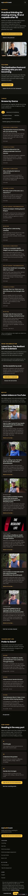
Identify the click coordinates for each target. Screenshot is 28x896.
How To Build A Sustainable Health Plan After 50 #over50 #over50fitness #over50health (13, 573)
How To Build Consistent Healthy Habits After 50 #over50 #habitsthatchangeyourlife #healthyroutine (13, 499)
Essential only (7, 893)
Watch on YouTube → (8, 438)
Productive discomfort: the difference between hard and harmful (12, 151)
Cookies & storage (15, 890)
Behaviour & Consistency (12, 112)
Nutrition (17, 115)
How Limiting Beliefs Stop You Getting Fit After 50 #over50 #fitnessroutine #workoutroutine (13, 610)
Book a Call (4, 858)
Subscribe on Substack (10, 377)
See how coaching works (9, 786)
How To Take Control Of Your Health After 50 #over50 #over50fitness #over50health (14, 425)
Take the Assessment (6, 868)
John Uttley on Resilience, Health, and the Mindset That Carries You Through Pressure (13, 536)
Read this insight (7, 84)
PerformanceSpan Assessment (8, 852)
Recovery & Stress (7, 118)
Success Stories (5, 855)
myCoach (6, 2)
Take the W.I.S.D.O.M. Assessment (12, 34)
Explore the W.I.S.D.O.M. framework (12, 88)
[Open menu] (25, 2)
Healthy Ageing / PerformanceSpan (11, 121)
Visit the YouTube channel (10, 629)
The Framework (5, 865)
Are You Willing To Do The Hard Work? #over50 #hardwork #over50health (12, 461)
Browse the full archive (10, 380)
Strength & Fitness (7, 115)
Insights (3, 874)
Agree (15, 893)
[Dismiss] (26, 894)
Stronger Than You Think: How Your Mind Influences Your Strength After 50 (13, 291)
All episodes (6, 714)
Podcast (3, 877)
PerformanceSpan (5, 849)
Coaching (3, 843)
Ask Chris (3, 846)
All (3, 112)
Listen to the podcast (8, 37)
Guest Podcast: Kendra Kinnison (13, 679)
